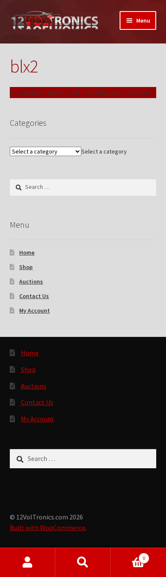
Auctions (31, 281)
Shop (26, 267)
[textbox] (104, 151)
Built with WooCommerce (47, 527)
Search (83, 562)
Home (26, 252)
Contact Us (34, 296)
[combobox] (104, 151)
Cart (128, 555)
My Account (34, 310)
